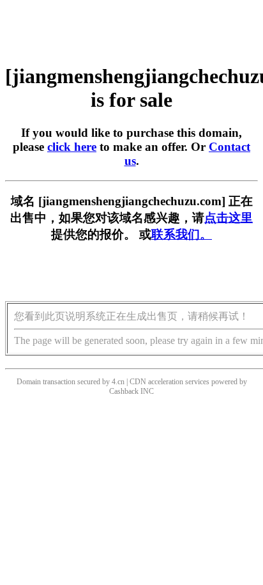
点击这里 (228, 217)
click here (71, 146)
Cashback (124, 391)
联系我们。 (181, 234)
